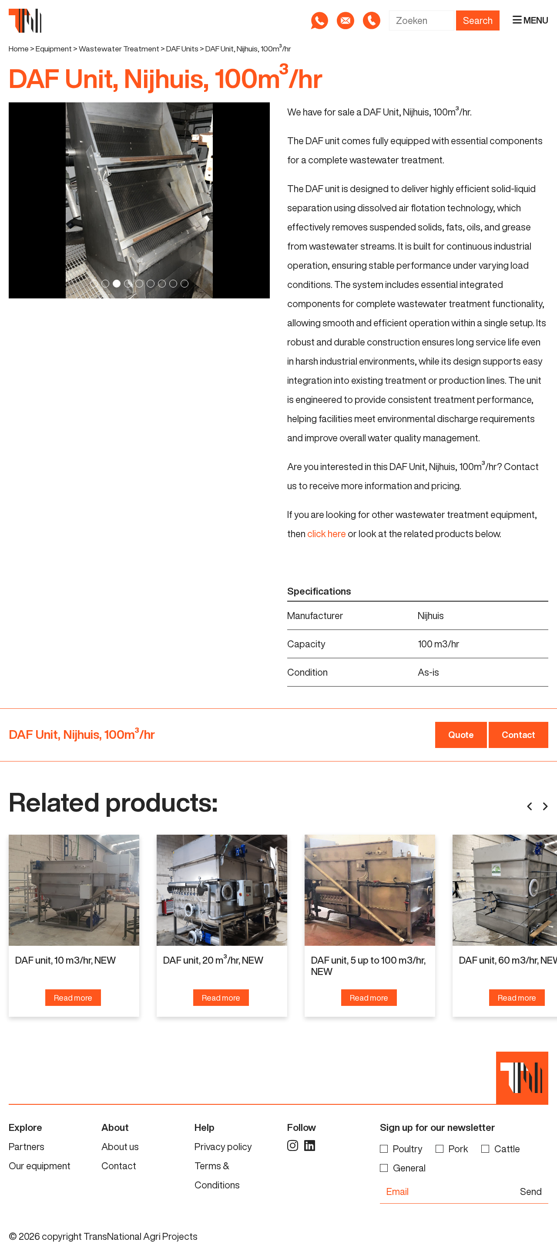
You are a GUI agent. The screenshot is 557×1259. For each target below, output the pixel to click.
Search (478, 20)
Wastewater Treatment (119, 48)
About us (120, 1146)
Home (19, 48)
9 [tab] (184, 284)
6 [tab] (150, 284)
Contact (518, 734)
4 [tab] (128, 284)
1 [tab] (94, 284)
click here (326, 533)
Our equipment (39, 1166)
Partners (26, 1146)
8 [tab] (173, 284)
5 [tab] (139, 284)
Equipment (54, 48)
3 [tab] (117, 284)
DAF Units (182, 48)
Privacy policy (223, 1146)
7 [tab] (162, 284)
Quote (461, 734)
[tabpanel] (139, 200)
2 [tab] (105, 284)
